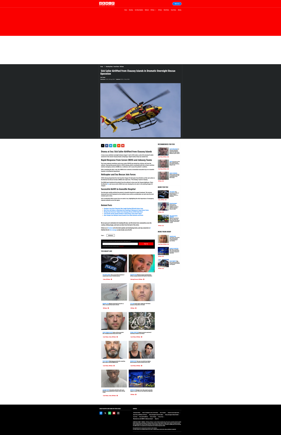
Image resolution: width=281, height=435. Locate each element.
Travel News (173, 10)
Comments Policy (136, 412)
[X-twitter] (105, 413)
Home (125, 10)
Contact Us (160, 424)
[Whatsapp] (109, 413)
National (147, 10)
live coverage (112, 230)
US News (160, 10)
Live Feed (135, 416)
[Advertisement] (140, 24)
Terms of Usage (153, 416)
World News (166, 10)
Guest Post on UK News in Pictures (140, 414)
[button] (102, 145)
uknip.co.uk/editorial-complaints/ (170, 429)
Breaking (131, 10)
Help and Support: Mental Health (171, 414)
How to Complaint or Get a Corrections (150, 412)
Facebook (110, 228)
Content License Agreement (173, 412)
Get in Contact (163, 412)
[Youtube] (114, 413)
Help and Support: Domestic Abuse (156, 414)
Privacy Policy (121, 246)
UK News (152, 10)
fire (108, 184)
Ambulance (110, 235)
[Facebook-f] (101, 413)
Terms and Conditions (143, 416)
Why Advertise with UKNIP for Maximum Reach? (143, 418)
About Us (157, 418)
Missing (179, 10)
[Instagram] (118, 413)
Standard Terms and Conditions (141, 423)
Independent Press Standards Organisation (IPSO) (156, 425)
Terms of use (160, 416)
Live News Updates (139, 10)
